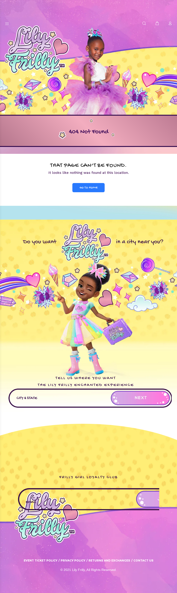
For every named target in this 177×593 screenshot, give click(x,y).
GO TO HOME (88, 188)
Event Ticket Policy (40, 560)
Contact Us (143, 560)
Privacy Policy (73, 560)
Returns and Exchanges (109, 560)
